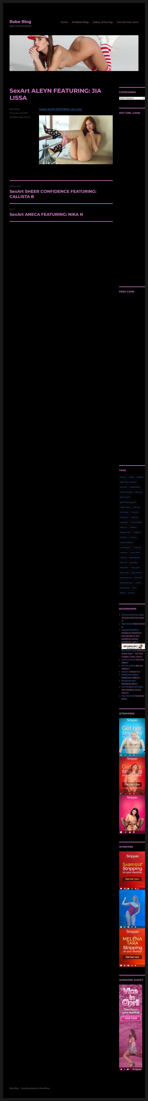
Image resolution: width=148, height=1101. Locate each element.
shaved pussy (126, 582)
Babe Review (127, 624)
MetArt (123, 537)
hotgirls (134, 517)
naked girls (125, 547)
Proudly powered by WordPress (35, 1088)
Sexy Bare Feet (128, 696)
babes (140, 477)
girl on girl (125, 497)
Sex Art (27, 117)
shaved (138, 577)
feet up (138, 492)
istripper (124, 522)
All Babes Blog (80, 22)
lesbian (133, 527)
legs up (123, 527)
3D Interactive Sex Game (133, 615)
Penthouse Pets (129, 681)
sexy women (126, 577)
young (131, 592)
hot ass (136, 507)
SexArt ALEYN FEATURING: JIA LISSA (60, 109)
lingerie (137, 532)
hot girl (134, 512)
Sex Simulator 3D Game (132, 687)
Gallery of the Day (102, 22)
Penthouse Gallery (130, 675)
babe (131, 477)
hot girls (124, 517)
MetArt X (126, 672)
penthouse (134, 557)
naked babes (126, 542)
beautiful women (128, 482)
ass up (123, 477)
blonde (123, 487)
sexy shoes (136, 572)
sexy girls (135, 567)
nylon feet (134, 552)
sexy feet (124, 567)
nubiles (123, 552)
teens (122, 592)
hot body (124, 512)
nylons (123, 557)
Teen (134, 587)
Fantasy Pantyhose (130, 630)
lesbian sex (125, 532)
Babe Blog (20, 21)
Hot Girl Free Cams (127, 22)
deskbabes (135, 487)
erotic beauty (126, 492)
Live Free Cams (128, 659)
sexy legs (124, 572)
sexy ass (133, 562)
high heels (125, 507)
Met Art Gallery (128, 666)
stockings (124, 587)
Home (64, 22)
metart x (133, 537)
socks (138, 582)
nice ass (137, 547)
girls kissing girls (128, 502)
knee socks (136, 522)
